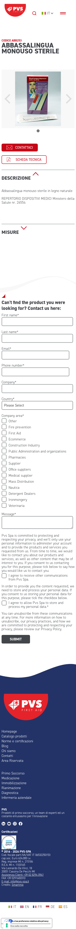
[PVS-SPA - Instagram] (16, 824)
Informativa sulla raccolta (15, 926)
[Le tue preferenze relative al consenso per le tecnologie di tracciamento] (7, 925)
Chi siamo (9, 751)
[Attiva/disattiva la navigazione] (65, 13)
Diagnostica (10, 792)
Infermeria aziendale (17, 797)
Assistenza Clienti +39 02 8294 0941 (23, 875)
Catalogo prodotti (14, 736)
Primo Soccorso (13, 773)
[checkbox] (37, 463)
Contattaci (24, 147)
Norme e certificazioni (17, 741)
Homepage (9, 731)
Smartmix (18, 885)
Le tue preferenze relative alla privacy (30, 921)
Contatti (7, 755)
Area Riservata (12, 760)
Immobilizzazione (14, 783)
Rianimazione (11, 788)
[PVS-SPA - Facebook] (21, 824)
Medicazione (10, 778)
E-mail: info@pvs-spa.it (15, 881)
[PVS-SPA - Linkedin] (4, 824)
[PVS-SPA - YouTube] (10, 824)
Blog (5, 746)
